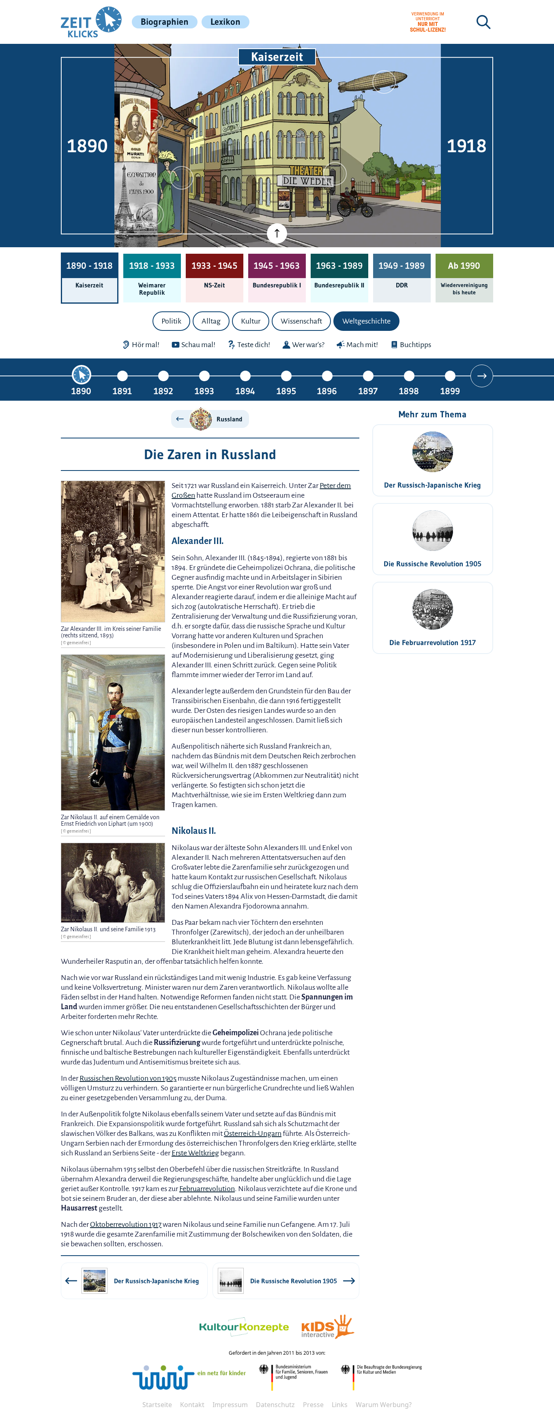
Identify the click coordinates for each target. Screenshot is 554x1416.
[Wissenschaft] (384, 82)
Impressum (230, 1404)
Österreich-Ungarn (252, 1133)
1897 (368, 391)
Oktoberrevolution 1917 (125, 1224)
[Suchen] (483, 22)
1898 (409, 391)
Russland (230, 419)
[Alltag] (181, 178)
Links (340, 1404)
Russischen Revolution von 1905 (127, 1078)
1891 (122, 391)
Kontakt (192, 1404)
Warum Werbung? (384, 1404)
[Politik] (152, 120)
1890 (81, 391)
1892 (163, 391)
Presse (313, 1404)
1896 (327, 391)
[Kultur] (335, 174)
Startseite (157, 1404)
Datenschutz (275, 1404)
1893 (204, 391)
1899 (450, 391)
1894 (245, 391)
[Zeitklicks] (91, 21)
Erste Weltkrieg (195, 1153)
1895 (286, 391)
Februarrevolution (207, 1189)
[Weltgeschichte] (152, 214)
